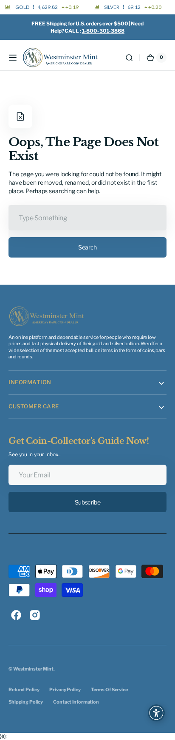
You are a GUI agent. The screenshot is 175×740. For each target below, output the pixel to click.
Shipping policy (25, 702)
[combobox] (87, 217)
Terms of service (109, 690)
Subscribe (87, 502)
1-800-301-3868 (103, 31)
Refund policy (23, 690)
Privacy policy (64, 690)
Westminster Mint (33, 669)
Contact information (76, 702)
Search (87, 247)
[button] (12, 57)
